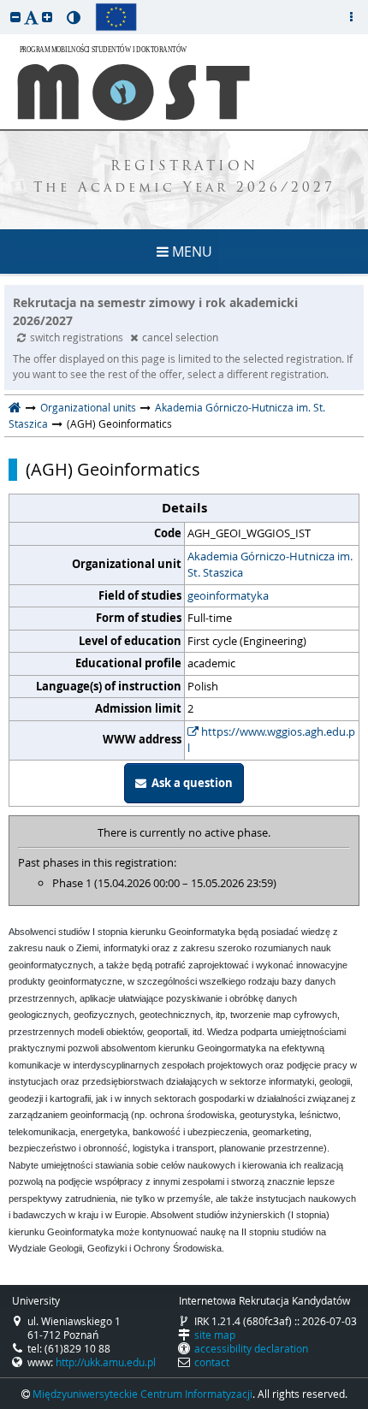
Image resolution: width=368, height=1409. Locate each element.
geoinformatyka (228, 595)
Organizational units (88, 407)
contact (211, 1362)
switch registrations (78, 337)
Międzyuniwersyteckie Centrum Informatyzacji (142, 1393)
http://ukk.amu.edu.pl (106, 1362)
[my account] (351, 17)
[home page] (15, 407)
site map (214, 1334)
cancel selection (180, 337)
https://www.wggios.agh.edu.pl (271, 740)
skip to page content (4, 4)
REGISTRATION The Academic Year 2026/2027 (184, 178)
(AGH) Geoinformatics (113, 470)
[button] (15, 17)
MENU (190, 251)
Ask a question (189, 782)
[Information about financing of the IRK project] (116, 17)
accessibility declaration (251, 1348)
